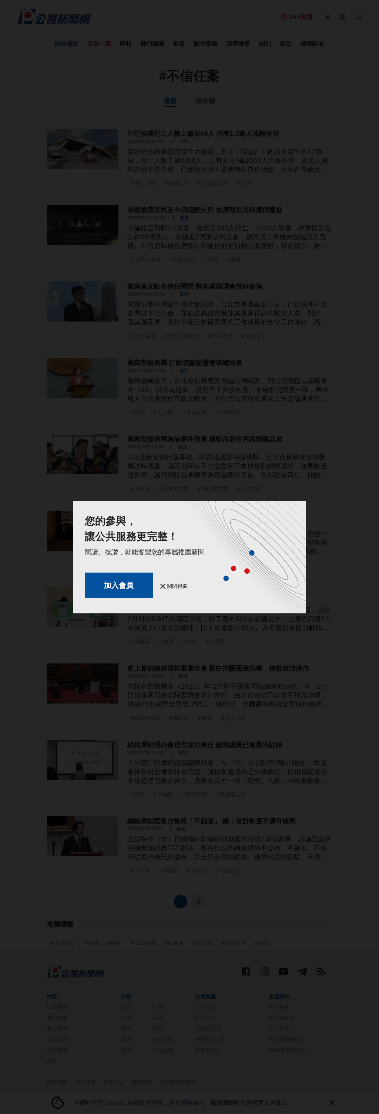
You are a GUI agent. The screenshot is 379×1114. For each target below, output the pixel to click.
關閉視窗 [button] (176, 586)
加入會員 (119, 585)
